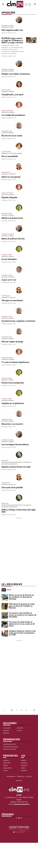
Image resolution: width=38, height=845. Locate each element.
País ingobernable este (12, 30)
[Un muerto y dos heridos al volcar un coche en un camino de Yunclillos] (5, 615)
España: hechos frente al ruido (16, 466)
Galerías (24, 770)
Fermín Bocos (6, 172)
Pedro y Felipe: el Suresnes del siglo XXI (19, 510)
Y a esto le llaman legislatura (15, 362)
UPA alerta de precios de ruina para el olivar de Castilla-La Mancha (22, 606)
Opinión (23, 760)
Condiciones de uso (9, 744)
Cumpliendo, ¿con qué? (13, 94)
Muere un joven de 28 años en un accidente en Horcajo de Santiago (21, 597)
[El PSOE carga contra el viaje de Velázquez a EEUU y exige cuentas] (31, 40)
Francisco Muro (7, 131)
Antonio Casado (7, 213)
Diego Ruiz (5, 460)
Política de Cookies (9, 749)
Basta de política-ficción (13, 238)
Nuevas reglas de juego (12, 341)
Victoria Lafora (7, 275)
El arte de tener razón (12, 135)
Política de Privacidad (10, 747)
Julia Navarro (6, 151)
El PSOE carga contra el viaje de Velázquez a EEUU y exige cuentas (12, 40)
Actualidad (6, 728)
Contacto (19, 780)
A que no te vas (9, 279)
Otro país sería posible (12, 487)
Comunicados (11, 776)
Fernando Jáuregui (8, 25)
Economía (20, 728)
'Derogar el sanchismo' (12, 300)
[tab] (4, 590)
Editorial (24, 763)
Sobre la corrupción (11, 176)
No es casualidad (10, 156)
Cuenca (5, 765)
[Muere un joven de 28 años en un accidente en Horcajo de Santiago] (5, 597)
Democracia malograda (13, 382)
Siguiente (34, 710)
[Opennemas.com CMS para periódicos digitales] (19, 829)
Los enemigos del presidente (15, 444)
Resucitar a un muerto (12, 423)
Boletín (29, 776)
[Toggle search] (34, 4)
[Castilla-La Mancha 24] (19, 4)
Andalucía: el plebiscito (13, 403)
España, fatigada (9, 197)
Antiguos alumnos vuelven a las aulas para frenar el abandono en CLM (22, 632)
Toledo (5, 770)
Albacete (6, 760)
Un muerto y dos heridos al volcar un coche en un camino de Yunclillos (22, 615)
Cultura (19, 730)
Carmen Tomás (6, 90)
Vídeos (23, 768)
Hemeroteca (21, 776)
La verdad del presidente (13, 115)
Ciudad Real (7, 763)
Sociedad (6, 730)
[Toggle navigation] (3, 4)
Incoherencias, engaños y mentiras (18, 320)
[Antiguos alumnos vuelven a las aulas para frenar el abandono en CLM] (5, 633)
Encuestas (24, 765)
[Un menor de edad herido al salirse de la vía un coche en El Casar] (5, 624)
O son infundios (9, 259)
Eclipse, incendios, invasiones (16, 73)
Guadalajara (7, 768)
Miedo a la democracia (12, 217)
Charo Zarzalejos (7, 110)
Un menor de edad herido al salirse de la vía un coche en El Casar (22, 624)
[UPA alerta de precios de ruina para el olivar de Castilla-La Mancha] (5, 606)
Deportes (6, 733)
